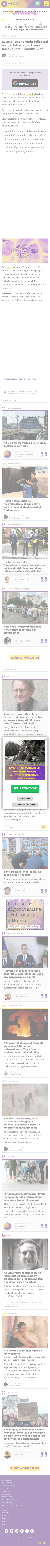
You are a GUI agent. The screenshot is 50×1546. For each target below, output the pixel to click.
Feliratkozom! (25, 788)
